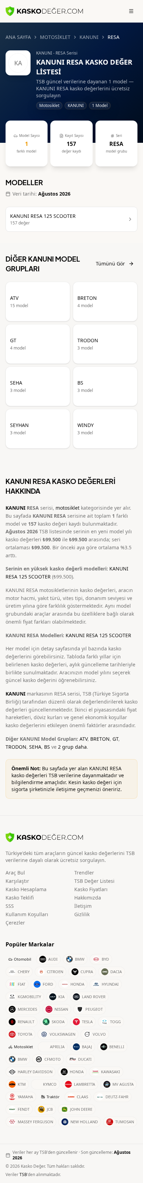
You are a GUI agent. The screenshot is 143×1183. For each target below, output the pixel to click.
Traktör (53, 1096)
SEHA (35, 747)
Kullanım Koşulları (27, 914)
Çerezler (15, 922)
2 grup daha (72, 747)
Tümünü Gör (110, 263)
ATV (83, 739)
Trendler (84, 872)
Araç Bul (15, 872)
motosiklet (67, 507)
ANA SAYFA (18, 37)
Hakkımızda (87, 897)
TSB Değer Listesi (94, 881)
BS (47, 747)
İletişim (83, 906)
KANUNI (89, 37)
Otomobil (22, 959)
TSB (23, 1174)
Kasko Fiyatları (91, 889)
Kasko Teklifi (20, 897)
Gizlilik (82, 914)
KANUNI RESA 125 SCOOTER (98, 635)
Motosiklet (23, 1046)
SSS (10, 906)
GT (115, 739)
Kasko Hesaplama (26, 889)
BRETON (100, 739)
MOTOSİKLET (55, 37)
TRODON (16, 747)
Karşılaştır (17, 881)
